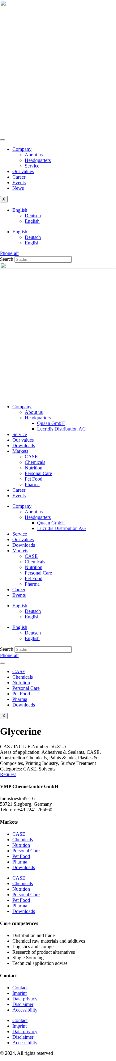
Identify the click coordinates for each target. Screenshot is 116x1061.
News (18, 188)
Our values (23, 171)
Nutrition (33, 467)
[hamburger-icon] (2, 140)
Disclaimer (22, 1004)
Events (19, 182)
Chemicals (35, 462)
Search (6, 259)
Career (18, 177)
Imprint (19, 993)
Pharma (32, 484)
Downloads (23, 445)
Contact (20, 987)
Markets (20, 451)
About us (34, 154)
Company (22, 149)
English (19, 210)
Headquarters (38, 160)
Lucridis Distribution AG (61, 428)
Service (32, 165)
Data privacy (24, 998)
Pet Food (33, 479)
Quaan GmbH (51, 423)
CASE (31, 456)
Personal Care (38, 473)
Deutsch (33, 215)
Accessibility (24, 1009)
